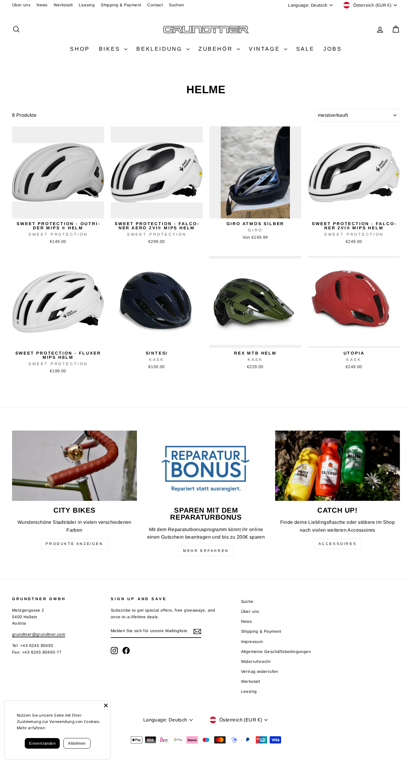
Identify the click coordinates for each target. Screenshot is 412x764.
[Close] (106, 705)
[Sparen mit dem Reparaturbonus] (206, 466)
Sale (305, 49)
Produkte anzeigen (74, 544)
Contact (155, 5)
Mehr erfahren (206, 551)
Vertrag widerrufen (259, 671)
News (42, 5)
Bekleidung (160, 49)
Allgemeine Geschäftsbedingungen (276, 651)
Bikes (111, 49)
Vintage (266, 49)
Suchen (176, 5)
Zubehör (216, 49)
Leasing (87, 5)
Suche (247, 601)
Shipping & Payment (121, 5)
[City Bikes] (74, 466)
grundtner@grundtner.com (38, 634)
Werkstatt (63, 5)
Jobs (332, 49)
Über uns (21, 5)
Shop (80, 49)
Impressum (252, 641)
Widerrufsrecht (256, 661)
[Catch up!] (337, 466)
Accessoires (338, 544)
